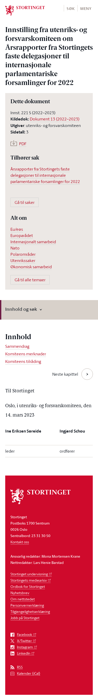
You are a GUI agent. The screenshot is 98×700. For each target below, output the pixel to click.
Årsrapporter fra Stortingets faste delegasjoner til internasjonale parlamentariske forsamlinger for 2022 (45, 175)
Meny (85, 8)
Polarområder (23, 254)
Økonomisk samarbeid (31, 267)
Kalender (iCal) (28, 673)
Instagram (25, 647)
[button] (70, 8)
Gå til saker (24, 202)
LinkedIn (23, 653)
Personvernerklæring (27, 605)
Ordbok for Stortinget (27, 586)
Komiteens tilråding (23, 361)
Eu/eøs (16, 229)
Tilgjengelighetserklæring (30, 611)
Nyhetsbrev (19, 592)
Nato (15, 248)
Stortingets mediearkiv (28, 580)
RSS (20, 667)
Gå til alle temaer (30, 280)
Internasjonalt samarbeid (33, 242)
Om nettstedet (22, 598)
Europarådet (21, 235)
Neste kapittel (65, 374)
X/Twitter (24, 641)
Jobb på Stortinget (24, 617)
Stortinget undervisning (29, 573)
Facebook (24, 635)
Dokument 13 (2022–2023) (54, 119)
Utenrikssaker (22, 260)
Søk (70, 8)
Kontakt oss (19, 541)
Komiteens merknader (25, 354)
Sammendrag (17, 346)
